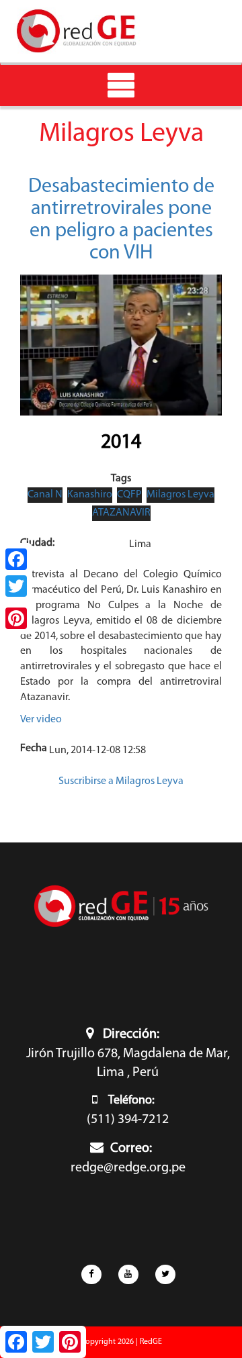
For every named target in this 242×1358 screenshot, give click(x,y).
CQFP (129, 494)
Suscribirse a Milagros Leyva (121, 781)
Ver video (41, 719)
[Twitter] (16, 586)
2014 (121, 442)
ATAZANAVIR (121, 512)
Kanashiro (89, 494)
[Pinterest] (16, 618)
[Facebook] (16, 559)
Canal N (45, 494)
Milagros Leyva (180, 494)
